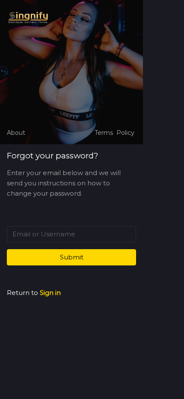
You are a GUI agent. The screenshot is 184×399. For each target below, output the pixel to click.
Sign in (50, 293)
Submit (71, 257)
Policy (125, 133)
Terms (104, 133)
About (16, 133)
